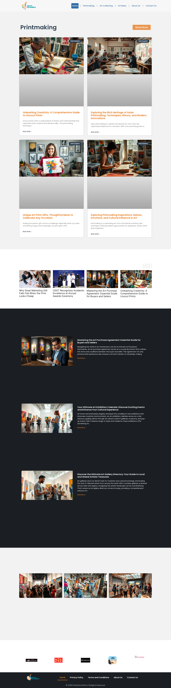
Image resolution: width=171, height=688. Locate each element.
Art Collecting (106, 5)
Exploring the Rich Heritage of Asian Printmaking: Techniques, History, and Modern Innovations (118, 115)
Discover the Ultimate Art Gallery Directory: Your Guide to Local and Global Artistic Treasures (111, 475)
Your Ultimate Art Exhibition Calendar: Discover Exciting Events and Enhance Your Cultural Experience (111, 408)
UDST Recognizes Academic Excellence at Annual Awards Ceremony (68, 293)
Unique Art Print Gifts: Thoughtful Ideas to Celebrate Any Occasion (48, 216)
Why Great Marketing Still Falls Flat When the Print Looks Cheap (33, 293)
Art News (122, 5)
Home (75, 5)
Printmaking (88, 5)
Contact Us (151, 5)
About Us (136, 5)
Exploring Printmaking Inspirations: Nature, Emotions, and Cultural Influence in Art (116, 216)
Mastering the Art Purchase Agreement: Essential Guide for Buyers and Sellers (102, 293)
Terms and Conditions (98, 677)
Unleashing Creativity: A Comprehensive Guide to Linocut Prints (51, 114)
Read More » (27, 132)
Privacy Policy (76, 677)
